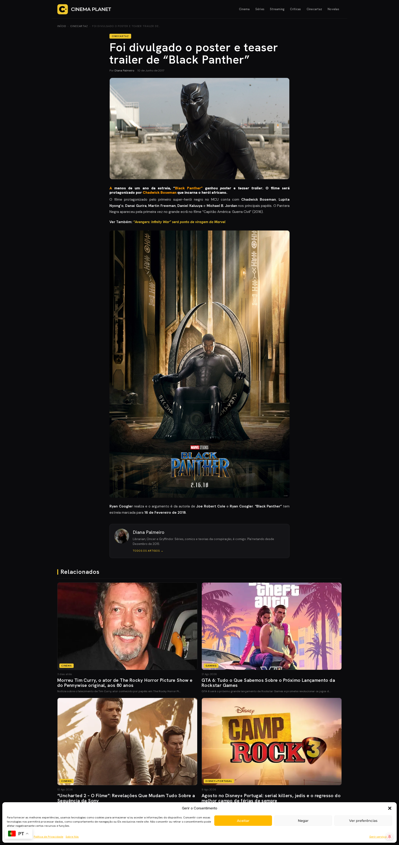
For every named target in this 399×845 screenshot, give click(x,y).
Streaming (277, 9)
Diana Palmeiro (124, 70)
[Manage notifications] (389, 836)
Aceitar (243, 820)
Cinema (244, 9)
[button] (389, 808)
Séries (260, 9)
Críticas (295, 9)
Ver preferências (363, 820)
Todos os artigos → (148, 550)
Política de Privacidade (48, 837)
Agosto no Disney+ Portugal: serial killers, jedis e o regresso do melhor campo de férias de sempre (271, 798)
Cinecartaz (314, 9)
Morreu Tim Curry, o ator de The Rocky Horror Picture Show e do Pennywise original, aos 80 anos (125, 682)
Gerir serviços (378, 837)
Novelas (333, 9)
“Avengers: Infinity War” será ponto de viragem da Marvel (179, 222)
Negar (303, 820)
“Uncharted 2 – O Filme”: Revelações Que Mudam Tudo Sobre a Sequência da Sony (126, 798)
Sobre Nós (72, 837)
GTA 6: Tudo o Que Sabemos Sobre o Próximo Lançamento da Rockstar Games (268, 682)
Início (61, 26)
